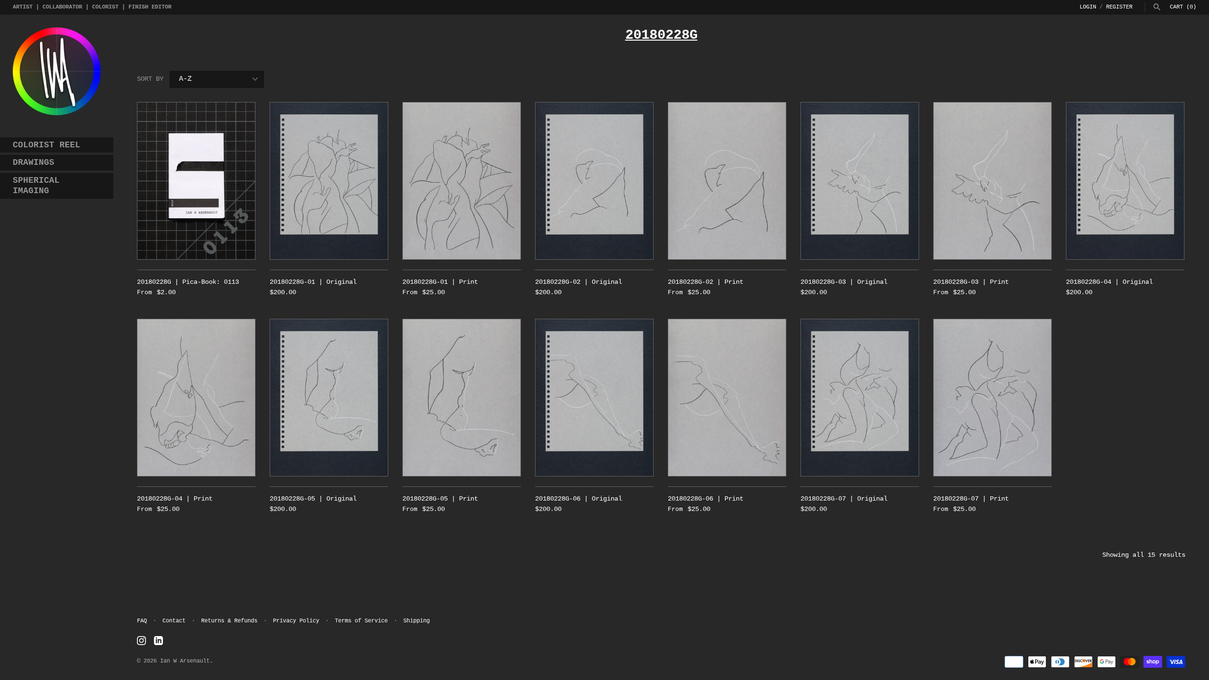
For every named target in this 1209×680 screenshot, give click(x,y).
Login (1088, 7)
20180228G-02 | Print (705, 282)
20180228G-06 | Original (578, 498)
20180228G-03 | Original (843, 282)
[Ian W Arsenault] (56, 71)
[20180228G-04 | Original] (1125, 181)
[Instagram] (141, 641)
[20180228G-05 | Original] (329, 397)
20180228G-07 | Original (843, 498)
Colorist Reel (46, 145)
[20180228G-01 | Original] (329, 181)
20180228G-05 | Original (313, 498)
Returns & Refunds (229, 621)
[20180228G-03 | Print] (992, 181)
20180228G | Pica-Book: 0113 (188, 282)
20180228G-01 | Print (440, 282)
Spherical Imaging (36, 186)
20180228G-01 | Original (313, 282)
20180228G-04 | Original (1109, 282)
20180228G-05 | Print (440, 498)
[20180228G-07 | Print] (992, 397)
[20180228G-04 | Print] (196, 397)
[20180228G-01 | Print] (461, 181)
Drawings (33, 162)
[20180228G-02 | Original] (594, 181)
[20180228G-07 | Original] (859, 397)
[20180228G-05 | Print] (461, 397)
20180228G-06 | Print (705, 498)
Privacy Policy (296, 621)
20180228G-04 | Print (175, 498)
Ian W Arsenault (185, 661)
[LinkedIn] (158, 641)
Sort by (150, 79)
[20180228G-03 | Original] (859, 181)
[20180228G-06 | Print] (727, 397)
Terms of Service (361, 621)
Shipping (416, 621)
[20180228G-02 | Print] (727, 181)
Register (1119, 7)
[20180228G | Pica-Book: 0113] (196, 181)
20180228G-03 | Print (971, 282)
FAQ (142, 621)
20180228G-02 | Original (578, 282)
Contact (174, 621)
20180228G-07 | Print (971, 498)
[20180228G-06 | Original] (594, 397)
